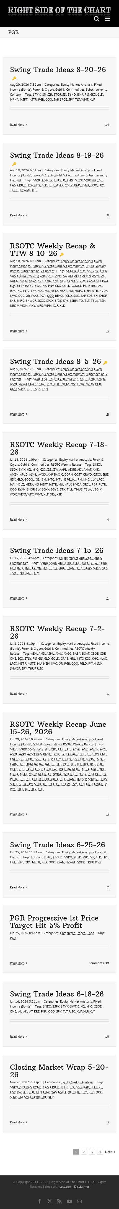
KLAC (103, 658)
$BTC (13, 749)
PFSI (91, 774)
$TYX (37, 94)
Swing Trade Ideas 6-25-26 (57, 844)
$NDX (48, 180)
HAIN (13, 764)
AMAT (87, 469)
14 (106, 124)
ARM (103, 749)
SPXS (58, 300)
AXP (50, 474)
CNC (13, 759)
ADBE (72, 469)
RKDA (54, 779)
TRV (67, 784)
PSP (28, 779)
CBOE (95, 653)
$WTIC (74, 1006)
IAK (41, 764)
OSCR (82, 774)
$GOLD (38, 180)
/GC (94, 180)
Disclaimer (81, 1186)
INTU (59, 479)
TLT (77, 99)
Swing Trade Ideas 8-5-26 (55, 361)
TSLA (94, 300)
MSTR (33, 99)
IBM (12, 291)
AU (103, 276)
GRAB (64, 658)
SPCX (49, 300)
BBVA (32, 281)
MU (70, 291)
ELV (50, 759)
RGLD (68, 295)
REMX (59, 295)
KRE (21, 769)
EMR (80, 94)
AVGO (23, 281)
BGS (39, 754)
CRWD (87, 474)
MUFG (78, 291)
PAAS (34, 295)
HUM (29, 764)
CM (98, 281)
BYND (72, 94)
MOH (102, 769)
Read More (17, 124)
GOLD (66, 286)
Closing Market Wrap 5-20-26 (59, 1071)
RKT (62, 779)
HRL (73, 658)
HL (85, 286)
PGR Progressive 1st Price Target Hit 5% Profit (54, 921)
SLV (38, 489)
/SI (44, 94)
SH (96, 295)
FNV (51, 286)
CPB (20, 185)
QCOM (36, 779)
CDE (83, 281)
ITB (73, 764)
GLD (100, 94)
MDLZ (20, 484)
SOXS (88, 568)
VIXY (32, 305)
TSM (102, 300)
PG (97, 774)
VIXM (23, 305)
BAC (57, 474)
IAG (99, 286)
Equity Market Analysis (77, 84)
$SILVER (59, 180)
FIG (66, 1087)
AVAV (59, 653)
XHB (51, 1097)
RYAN (21, 489)
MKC (94, 769)
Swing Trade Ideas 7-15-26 (57, 550)
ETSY (20, 286)
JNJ (73, 479)
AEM (58, 276)
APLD (24, 474)
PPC (21, 779)
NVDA (103, 291)
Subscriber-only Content (38, 271)
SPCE (63, 99)
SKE (12, 300)
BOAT (85, 653)
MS (37, 484)
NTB (95, 291)
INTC (26, 291)
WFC (40, 305)
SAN (76, 295)
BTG (62, 281)
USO (95, 489)
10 (106, 1036)
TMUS (78, 489)
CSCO (97, 474)
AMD (77, 276)
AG (65, 276)
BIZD (46, 754)
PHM (84, 1092)
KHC (86, 479)
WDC (13, 494)
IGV (19, 1092)
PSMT (85, 185)
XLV (52, 494)
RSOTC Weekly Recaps (66, 464)
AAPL (50, 276)
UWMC (99, 784)
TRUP (32, 668)
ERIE (105, 474)
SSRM (73, 300)
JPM (33, 291)
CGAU (91, 281)
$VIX (87, 180)
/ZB (49, 94)
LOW (46, 1092)
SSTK (37, 784)
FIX (72, 1087)
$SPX (70, 180)
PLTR (102, 484)
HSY (12, 1092)
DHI (60, 1087)
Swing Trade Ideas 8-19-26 (57, 155)
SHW (13, 1097)
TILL (70, 489)
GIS (40, 658)
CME (13, 658)
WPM (47, 305)
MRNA (14, 99)
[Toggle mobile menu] (108, 19)
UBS (13, 305)
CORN (68, 474)
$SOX (13, 469)
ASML (96, 276)
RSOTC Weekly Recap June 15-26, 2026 (58, 728)
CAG (13, 185)
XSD (59, 494)
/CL (29, 469)
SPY (71, 99)
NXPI (73, 774)
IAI (36, 764)
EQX (12, 286)
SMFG (20, 300)
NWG (13, 295)
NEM (87, 291)
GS (37, 479)
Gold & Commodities (69, 89)
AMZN (86, 276)
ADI (79, 469)
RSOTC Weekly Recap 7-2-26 (57, 632)
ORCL (86, 484)
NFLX (68, 484)
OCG (21, 295)
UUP (19, 190)
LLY (93, 479)
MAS (54, 1092)
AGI (70, 276)
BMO (48, 281)
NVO (54, 663)
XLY (33, 789)
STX (62, 489)
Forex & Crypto (43, 89)
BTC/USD (59, 94)
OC (70, 1092)
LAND (30, 769)
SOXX (41, 300)
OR (28, 295)
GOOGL (77, 286)
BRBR (55, 754)
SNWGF (31, 300)
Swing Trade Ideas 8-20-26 (58, 69)
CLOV (95, 754)
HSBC (92, 286)
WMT (84, 99)
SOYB (54, 489)
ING (19, 291)
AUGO (14, 281)
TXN (82, 784)
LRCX (100, 479)
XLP (27, 789)
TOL (44, 1097)
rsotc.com (65, 1186)
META (54, 291)
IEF (59, 764)
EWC (38, 286)
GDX (93, 94)
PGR (41, 99)
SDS (89, 295)
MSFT (23, 99)
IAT (47, 764)
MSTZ (69, 185)
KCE (92, 764)
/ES (29, 276)
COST (78, 474)
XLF (92, 99)
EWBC (29, 286)
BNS (55, 281)
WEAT (22, 494)
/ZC (42, 469)
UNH (20, 573)
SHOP (103, 295)
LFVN (39, 769)
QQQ (48, 99)
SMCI (27, 1097)
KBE (86, 764)
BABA (77, 653)
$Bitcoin (36, 857)
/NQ (36, 276)
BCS (40, 281)
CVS (36, 759)
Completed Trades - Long (77, 933)
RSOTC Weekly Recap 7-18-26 (59, 448)
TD (81, 300)
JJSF (79, 764)
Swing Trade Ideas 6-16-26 (57, 993)
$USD (14, 276)
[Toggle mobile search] (96, 19)
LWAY (61, 769)
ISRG (67, 479)
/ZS (48, 469)
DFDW (28, 185)
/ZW (55, 469)
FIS (87, 94)
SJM (78, 779)
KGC (40, 291)
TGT (45, 784)
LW (54, 769)
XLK (62, 305)
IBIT (51, 185)
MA (47, 291)
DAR (43, 759)
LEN (39, 1092)
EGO (105, 281)
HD (92, 1087)
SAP (55, 99)
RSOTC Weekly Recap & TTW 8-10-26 (52, 249)
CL (88, 754)
